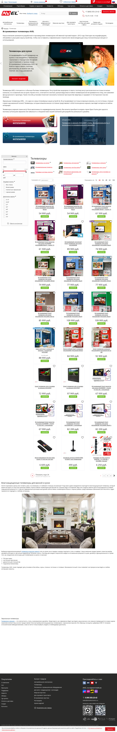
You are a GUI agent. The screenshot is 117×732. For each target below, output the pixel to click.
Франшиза (4, 688)
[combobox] (47, 180)
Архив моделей (39, 703)
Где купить (4, 698)
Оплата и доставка (7, 701)
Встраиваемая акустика (41, 698)
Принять (110, 729)
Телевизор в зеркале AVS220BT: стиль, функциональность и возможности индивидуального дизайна (86, 124)
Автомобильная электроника (43, 682)
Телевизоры (38, 685)
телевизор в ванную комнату (30, 551)
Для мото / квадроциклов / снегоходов (46, 690)
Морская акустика (40, 692)
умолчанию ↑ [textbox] (45, 180)
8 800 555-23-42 (91, 697)
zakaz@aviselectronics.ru (90, 700)
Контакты (4, 706)
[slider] (3, 172)
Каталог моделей (18, 78)
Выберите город (32, 13)
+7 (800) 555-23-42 (92, 12)
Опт (2, 685)
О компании (5, 682)
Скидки (3, 704)
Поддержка (4, 690)
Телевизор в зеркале (8, 621)
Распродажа (38, 700)
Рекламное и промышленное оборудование (48, 687)
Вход (5, 2)
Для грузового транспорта (42, 695)
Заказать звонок (108, 12)
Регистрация (13, 2)
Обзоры (3, 696)
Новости (4, 693)
